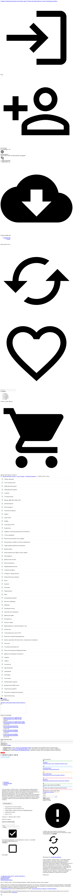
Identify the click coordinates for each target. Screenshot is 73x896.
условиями (32, 839)
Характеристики (7, 783)
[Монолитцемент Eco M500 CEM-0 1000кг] (14, 721)
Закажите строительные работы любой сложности (13, 702)
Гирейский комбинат (5, 757)
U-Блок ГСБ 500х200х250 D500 (23, 747)
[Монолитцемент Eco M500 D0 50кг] (12, 717)
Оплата (29, 1)
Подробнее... (15, 892)
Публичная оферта (51, 888)
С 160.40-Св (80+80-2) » (19, 876)
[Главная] (1, 476)
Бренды (39, 1)
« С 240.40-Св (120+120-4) (7, 876)
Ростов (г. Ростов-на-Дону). (15, 806)
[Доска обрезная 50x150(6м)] (10, 734)
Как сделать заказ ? (22, 1)
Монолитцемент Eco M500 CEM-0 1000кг (14, 723)
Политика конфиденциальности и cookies (21, 888)
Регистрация (4, 148)
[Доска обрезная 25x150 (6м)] (10, 725)
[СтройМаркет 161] (5, 149)
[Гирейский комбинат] (48, 792)
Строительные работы (51, 1)
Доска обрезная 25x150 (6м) (10, 727)
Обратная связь (5, 878)
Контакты (14, 1)
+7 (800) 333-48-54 (5, 160)
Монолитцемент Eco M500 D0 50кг (12, 719)
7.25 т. (10, 814)
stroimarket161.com (6, 888)
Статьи (43, 1)
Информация (6, 237)
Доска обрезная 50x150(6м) (10, 735)
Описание (6, 782)
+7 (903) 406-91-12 (5, 162)
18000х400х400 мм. (28, 810)
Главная (3, 1)
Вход (2, 74)
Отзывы (8, 239)
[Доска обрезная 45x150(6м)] (10, 730)
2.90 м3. (13, 812)
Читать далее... (7, 803)
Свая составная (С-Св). (18, 808)
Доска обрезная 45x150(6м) (10, 731)
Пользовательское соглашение (39, 888)
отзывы (9, 745)
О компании (8, 1)
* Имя (3, 826)
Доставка (34, 1)
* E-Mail (4, 827)
